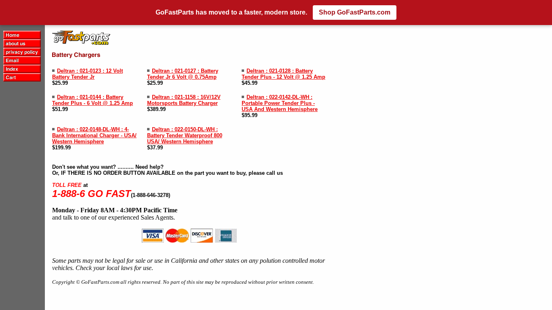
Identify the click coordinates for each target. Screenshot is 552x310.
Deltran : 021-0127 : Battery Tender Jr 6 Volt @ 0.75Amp (182, 74)
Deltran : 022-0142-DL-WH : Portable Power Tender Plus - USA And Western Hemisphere (280, 103)
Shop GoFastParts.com (354, 12)
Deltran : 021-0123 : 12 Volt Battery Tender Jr (87, 74)
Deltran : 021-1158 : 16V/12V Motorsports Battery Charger (184, 100)
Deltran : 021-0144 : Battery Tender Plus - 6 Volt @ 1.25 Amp (92, 100)
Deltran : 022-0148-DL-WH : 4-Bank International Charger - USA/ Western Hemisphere (94, 135)
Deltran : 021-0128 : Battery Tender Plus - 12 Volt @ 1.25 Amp (283, 74)
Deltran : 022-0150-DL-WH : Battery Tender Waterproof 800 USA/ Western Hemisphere (184, 135)
